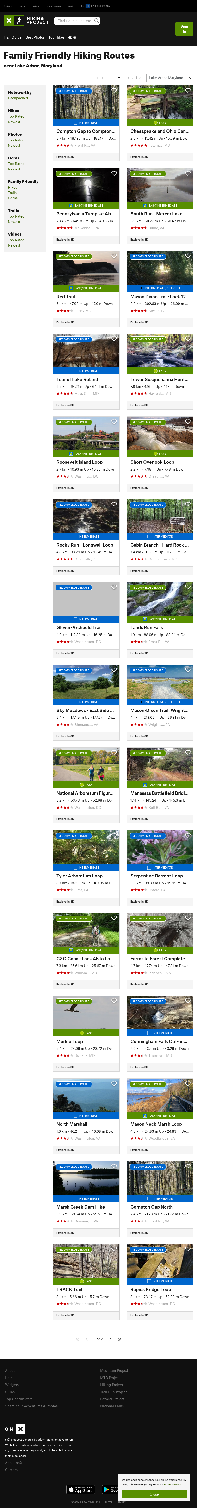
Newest (14, 122)
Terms (108, 1501)
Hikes (12, 187)
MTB (23, 5)
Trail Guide (13, 37)
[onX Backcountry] (95, 6)
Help (9, 1377)
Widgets (12, 1384)
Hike (36, 5)
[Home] (28, 20)
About (10, 1370)
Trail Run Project (113, 1392)
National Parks (112, 1406)
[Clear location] (190, 77)
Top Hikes (57, 37)
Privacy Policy (172, 1484)
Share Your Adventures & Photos (31, 1406)
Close (154, 1494)
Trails (12, 192)
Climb (8, 5)
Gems (13, 198)
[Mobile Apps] (72, 37)
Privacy (121, 1501)
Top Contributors (18, 1399)
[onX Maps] (15, 1432)
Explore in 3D (65, 156)
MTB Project (110, 1377)
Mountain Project (114, 1370)
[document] (154, 1488)
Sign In (184, 28)
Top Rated (16, 116)
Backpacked (18, 98)
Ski (71, 5)
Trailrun (54, 5)
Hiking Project (111, 1384)
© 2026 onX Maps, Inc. (86, 1501)
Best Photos (35, 37)
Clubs (10, 1392)
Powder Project (112, 1399)
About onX (13, 1462)
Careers (11, 1469)
